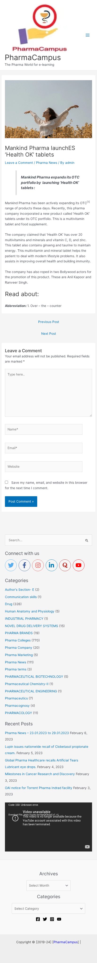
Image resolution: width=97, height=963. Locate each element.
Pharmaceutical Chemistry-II (26, 684)
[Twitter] (45, 919)
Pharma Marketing (19, 655)
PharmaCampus (33, 57)
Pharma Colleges (18, 640)
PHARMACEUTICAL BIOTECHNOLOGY (34, 676)
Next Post (48, 333)
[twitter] (12, 565)
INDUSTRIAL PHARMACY (24, 618)
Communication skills (21, 597)
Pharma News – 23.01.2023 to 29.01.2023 (37, 733)
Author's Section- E (19, 589)
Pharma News (46, 163)
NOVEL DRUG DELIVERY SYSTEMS (31, 626)
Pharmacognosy (17, 705)
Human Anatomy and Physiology (29, 611)
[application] (48, 826)
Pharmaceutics (16, 698)
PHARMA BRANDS (19, 633)
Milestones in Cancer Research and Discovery (40, 774)
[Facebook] (38, 919)
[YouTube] (59, 919)
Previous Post (48, 322)
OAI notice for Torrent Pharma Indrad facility (38, 788)
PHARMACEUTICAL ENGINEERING (31, 691)
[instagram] (39, 565)
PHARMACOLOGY (18, 713)
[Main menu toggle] (87, 35)
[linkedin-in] (52, 565)
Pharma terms (15, 669)
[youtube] (79, 565)
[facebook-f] (25, 565)
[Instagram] (52, 919)
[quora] (66, 565)
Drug (8, 604)
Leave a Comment (19, 163)
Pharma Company (18, 647)
